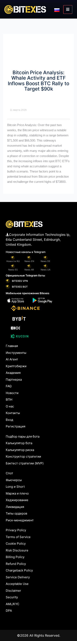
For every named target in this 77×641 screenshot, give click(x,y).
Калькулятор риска (20, 450)
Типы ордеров (16, 513)
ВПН (9, 399)
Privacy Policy (16, 530)
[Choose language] (57, 10)
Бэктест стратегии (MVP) (25, 463)
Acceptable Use (17, 584)
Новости (12, 393)
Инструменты (16, 353)
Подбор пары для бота (22, 436)
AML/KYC (12, 604)
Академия (13, 373)
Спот (9, 473)
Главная (12, 346)
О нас (10, 406)
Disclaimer (13, 591)
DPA (9, 611)
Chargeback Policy (19, 570)
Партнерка (14, 379)
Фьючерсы (14, 480)
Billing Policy (15, 557)
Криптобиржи (16, 366)
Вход (9, 420)
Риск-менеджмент (20, 520)
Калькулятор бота (19, 443)
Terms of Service (18, 537)
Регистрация (15, 426)
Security (12, 597)
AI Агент (12, 359)
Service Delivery (18, 577)
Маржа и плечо (17, 493)
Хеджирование (17, 500)
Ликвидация (15, 507)
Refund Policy (16, 564)
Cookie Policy (16, 543)
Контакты (13, 413)
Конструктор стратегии (23, 456)
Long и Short (15, 487)
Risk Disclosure (17, 550)
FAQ (8, 386)
